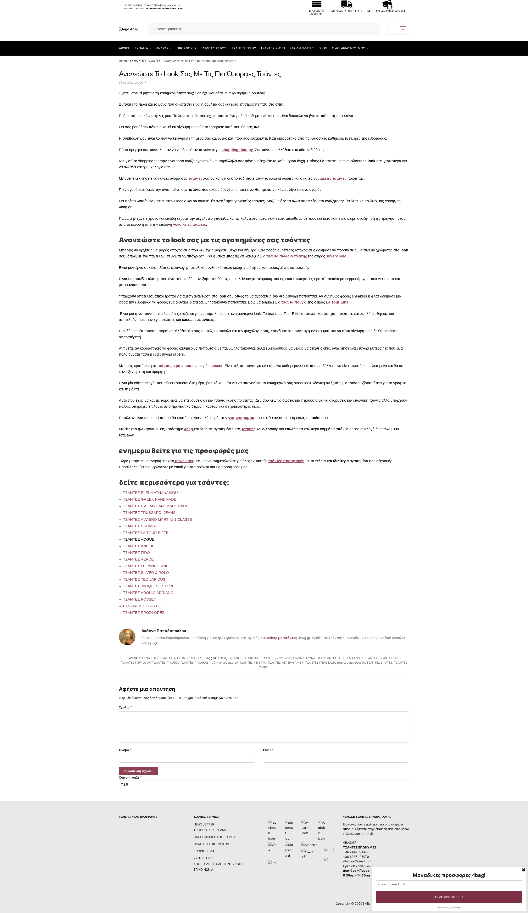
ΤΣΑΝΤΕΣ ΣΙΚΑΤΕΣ (379, 662)
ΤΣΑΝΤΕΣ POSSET (139, 599)
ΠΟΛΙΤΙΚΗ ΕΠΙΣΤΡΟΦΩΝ (211, 844)
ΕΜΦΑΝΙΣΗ (355, 658)
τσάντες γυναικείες (224, 662)
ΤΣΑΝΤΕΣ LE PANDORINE (145, 566)
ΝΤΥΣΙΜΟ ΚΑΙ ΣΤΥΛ (187, 658)
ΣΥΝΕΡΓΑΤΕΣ (203, 858)
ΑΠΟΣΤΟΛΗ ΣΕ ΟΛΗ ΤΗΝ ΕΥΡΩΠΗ (219, 864)
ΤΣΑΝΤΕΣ (371, 658)
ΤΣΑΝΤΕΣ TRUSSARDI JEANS (149, 513)
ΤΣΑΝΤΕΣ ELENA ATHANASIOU (150, 493)
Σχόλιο (125, 707)
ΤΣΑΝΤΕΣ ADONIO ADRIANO (148, 593)
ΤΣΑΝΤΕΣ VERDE (138, 559)
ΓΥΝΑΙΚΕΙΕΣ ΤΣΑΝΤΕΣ (145, 60)
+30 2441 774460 (151, 5)
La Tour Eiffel (338, 302)
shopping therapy (237, 150)
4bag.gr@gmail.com (171, 5)
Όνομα (125, 750)
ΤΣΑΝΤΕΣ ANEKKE (139, 546)
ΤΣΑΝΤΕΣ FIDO (136, 553)
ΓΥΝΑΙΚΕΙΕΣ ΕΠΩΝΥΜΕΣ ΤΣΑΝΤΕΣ (251, 658)
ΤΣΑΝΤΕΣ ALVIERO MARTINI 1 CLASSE (157, 519)
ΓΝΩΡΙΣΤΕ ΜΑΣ (205, 851)
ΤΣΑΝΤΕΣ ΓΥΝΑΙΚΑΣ (194, 662)
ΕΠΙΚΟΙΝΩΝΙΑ (203, 870)
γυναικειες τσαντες (291, 658)
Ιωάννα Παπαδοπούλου (164, 631)
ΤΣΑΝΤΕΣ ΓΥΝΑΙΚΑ (165, 662)
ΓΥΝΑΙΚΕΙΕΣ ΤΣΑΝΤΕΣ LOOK (326, 658)
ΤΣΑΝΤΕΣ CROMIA (139, 526)
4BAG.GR (349, 843)
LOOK (222, 658)
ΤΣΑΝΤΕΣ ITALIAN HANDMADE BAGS (156, 506)
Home (123, 60)
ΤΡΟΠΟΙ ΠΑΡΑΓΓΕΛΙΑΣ (210, 830)
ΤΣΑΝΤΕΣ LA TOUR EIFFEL (147, 533)
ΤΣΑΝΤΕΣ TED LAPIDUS (144, 579)
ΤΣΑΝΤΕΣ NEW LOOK (136, 662)
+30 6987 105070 (132, 5)
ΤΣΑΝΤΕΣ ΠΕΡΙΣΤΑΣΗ (320, 662)
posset (216, 366)
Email (268, 750)
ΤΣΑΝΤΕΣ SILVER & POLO (146, 572)
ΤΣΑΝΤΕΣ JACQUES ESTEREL (150, 586)
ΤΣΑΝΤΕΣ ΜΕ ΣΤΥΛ (252, 662)
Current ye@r (130, 777)
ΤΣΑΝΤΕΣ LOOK (390, 658)
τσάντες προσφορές (351, 662)
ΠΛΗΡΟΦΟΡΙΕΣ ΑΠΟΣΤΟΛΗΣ (214, 837)
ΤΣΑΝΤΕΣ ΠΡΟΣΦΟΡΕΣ (143, 613)
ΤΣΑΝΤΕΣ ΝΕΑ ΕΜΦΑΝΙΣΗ (285, 662)
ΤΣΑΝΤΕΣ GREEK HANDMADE (149, 499)
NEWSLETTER (204, 824)
